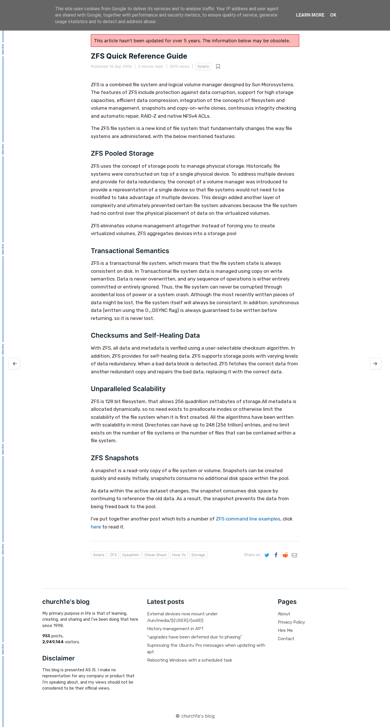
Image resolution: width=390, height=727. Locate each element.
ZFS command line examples (248, 519)
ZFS (113, 554)
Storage (198, 554)
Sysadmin (130, 554)
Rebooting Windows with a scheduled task (189, 660)
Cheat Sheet (155, 554)
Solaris (203, 66)
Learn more (310, 15)
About (284, 613)
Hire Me (285, 630)
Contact (286, 638)
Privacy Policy (291, 622)
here (96, 527)
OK (333, 15)
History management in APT (175, 628)
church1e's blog (198, 716)
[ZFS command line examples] (14, 363)
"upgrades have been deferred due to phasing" (194, 637)
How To (179, 554)
